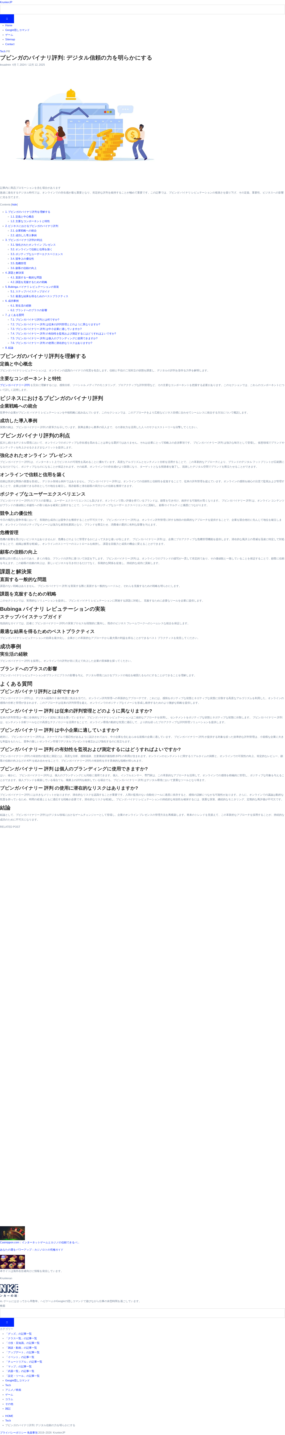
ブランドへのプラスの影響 (29, 310)
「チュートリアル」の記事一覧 (23, 1361)
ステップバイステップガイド (30, 291)
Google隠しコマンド (17, 30)
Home (8, 25)
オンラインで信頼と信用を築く (31, 249)
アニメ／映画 (13, 1389)
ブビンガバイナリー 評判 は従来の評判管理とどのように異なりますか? (55, 324)
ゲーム (9, 34)
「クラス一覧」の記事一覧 (21, 1338)
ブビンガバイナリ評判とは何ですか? (35, 319)
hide (14, 204)
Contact (9, 44)
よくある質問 (14, 315)
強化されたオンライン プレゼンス (33, 244)
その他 (9, 1404)
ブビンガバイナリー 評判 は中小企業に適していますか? (46, 329)
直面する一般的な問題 (26, 277)
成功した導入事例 (24, 235)
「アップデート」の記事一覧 (22, 1352)
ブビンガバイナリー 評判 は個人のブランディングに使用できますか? (54, 338)
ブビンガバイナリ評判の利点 (23, 240)
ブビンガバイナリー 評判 (15, 385)
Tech (3, 51)
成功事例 (12, 300)
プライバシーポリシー (13, 1432)
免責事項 (32, 1432)
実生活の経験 (21, 305)
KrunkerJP (6, 2)
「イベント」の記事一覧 (19, 1357)
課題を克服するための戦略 (29, 282)
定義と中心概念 (22, 216)
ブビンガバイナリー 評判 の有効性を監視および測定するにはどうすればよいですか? (63, 333)
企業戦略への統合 (24, 230)
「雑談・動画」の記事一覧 (21, 1347)
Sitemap (10, 39)
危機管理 (18, 263)
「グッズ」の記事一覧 (18, 1333)
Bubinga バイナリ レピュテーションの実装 (32, 286)
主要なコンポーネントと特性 (30, 221)
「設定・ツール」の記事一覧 (22, 1375)
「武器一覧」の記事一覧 (19, 1371)
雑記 (8, 1408)
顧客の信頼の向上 (24, 268)
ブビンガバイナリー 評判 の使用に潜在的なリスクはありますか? (51, 343)
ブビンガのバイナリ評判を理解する (27, 211)
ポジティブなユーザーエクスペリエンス (37, 254)
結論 (9, 347)
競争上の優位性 (22, 258)
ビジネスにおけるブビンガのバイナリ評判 (31, 226)
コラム (9, 1399)
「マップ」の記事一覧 (18, 1366)
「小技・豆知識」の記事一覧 (22, 1343)
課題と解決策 (14, 272)
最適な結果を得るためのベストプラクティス (39, 296)
